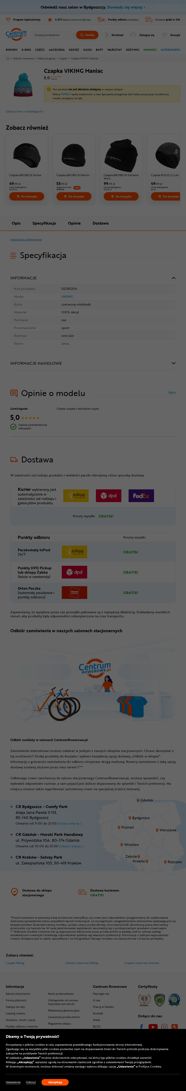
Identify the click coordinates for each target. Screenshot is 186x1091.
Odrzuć (31, 1082)
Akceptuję (55, 1082)
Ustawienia (13, 1082)
